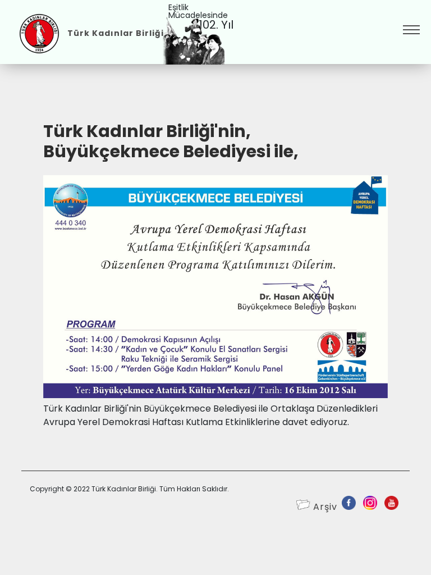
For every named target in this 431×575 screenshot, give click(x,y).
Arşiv (325, 506)
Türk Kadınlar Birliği (115, 33)
